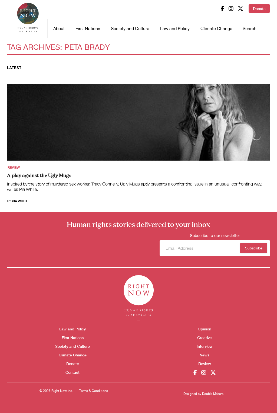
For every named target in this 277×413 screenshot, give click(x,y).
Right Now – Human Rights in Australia (28, 19)
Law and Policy (175, 28)
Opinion (204, 329)
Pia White (20, 201)
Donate (259, 8)
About (59, 28)
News (204, 355)
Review (14, 168)
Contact (72, 372)
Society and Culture (130, 28)
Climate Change (216, 28)
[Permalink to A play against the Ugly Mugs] (138, 124)
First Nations (87, 28)
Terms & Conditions (93, 391)
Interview (205, 346)
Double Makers (212, 394)
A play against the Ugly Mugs (39, 175)
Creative (204, 337)
